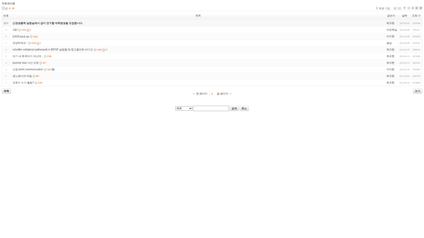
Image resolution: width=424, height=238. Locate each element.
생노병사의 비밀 (22, 76)
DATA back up (21, 36)
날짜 (404, 15)
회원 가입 (384, 8)
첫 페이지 (201, 93)
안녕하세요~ (20, 43)
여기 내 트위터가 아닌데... (28, 56)
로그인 (397, 8)
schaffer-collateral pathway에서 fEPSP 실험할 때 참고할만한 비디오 (53, 49)
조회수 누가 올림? (23, 82)
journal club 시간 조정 (26, 62)
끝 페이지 (222, 93)
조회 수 (416, 15)
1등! (15, 29)
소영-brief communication (28, 69)
